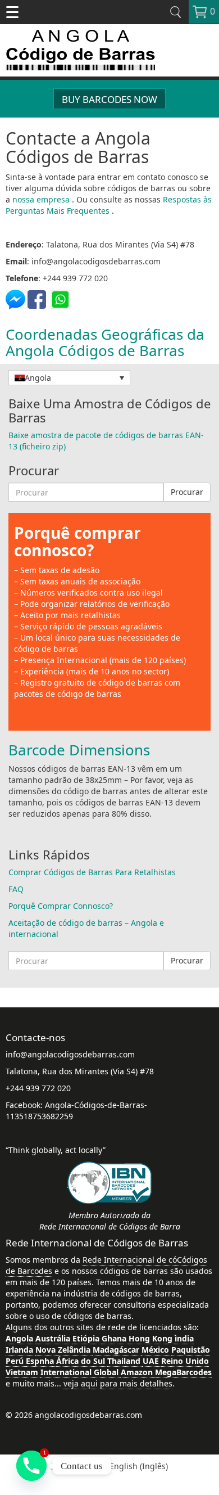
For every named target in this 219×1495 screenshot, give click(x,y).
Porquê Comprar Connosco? (60, 905)
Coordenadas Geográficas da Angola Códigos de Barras (105, 342)
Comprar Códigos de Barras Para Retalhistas (92, 872)
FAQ (16, 889)
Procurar (187, 492)
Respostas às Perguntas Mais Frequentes (109, 205)
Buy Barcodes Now (109, 99)
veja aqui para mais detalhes (117, 1383)
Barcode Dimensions (79, 750)
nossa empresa (42, 199)
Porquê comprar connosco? (77, 541)
